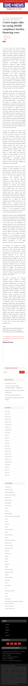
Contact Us (21, 1)
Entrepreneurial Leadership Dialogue (12, 516)
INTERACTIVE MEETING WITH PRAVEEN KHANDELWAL (14, 391)
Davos (6, 508)
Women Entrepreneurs (9, 606)
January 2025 (7, 451)
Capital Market (8, 503)
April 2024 (7, 475)
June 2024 (7, 470)
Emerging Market (8, 513)
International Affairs (9, 545)
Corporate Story (8, 505)
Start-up (6, 582)
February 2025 (8, 448)
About (17, 1)
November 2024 (8, 456)
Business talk (7, 497)
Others (6, 561)
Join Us (6, 632)
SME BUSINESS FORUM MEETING (13, 395)
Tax (5, 588)
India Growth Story (9, 534)
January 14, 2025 (7, 37)
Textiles (6, 593)
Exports (6, 521)
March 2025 (7, 446)
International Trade (9, 548)
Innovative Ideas (8, 542)
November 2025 (8, 424)
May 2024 (7, 472)
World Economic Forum (10, 608)
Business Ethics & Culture (10, 495)
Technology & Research (10, 590)
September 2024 (8, 462)
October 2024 (7, 459)
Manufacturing (8, 553)
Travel (6, 596)
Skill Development (9, 577)
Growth (6, 526)
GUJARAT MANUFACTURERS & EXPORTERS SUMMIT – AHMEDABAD (13, 387)
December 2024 (8, 454)
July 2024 (7, 467)
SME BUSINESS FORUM (10, 383)
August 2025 (7, 432)
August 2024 (7, 464)
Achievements (8, 487)
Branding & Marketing (9, 492)
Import (6, 532)
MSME (5, 39)
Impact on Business (9, 529)
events (6, 519)
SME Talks (7, 580)
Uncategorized (8, 598)
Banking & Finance (9, 489)
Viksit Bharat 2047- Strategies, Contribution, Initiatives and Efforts (14, 602)
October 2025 (7, 427)
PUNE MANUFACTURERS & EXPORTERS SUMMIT (14, 398)
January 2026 (7, 419)
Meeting (6, 556)
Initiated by (7, 630)
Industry (6, 537)
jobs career (7, 550)
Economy (7, 511)
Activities (7, 624)
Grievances (7, 524)
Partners (7, 627)
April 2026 (7, 411)
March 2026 (7, 414)
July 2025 (7, 435)
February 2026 (8, 416)
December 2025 (8, 422)
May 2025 (7, 440)
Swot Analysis (8, 585)
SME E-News (6, 36)
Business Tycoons (8, 500)
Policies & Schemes (9, 569)
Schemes (6, 574)
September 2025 (8, 430)
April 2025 (7, 443)
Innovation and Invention (10, 540)
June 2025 (7, 438)
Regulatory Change (9, 572)
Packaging (7, 564)
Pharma (6, 566)
